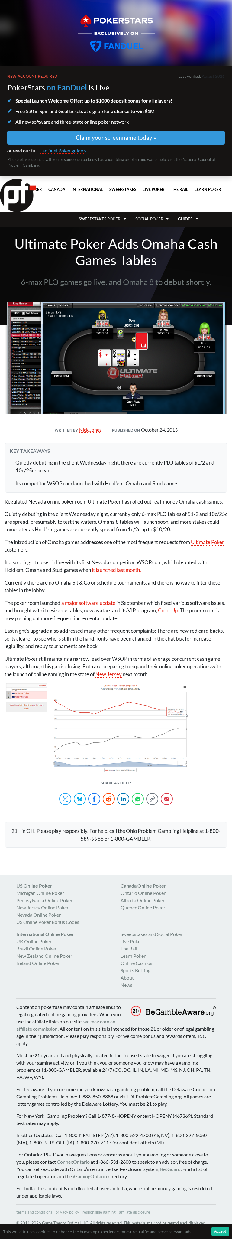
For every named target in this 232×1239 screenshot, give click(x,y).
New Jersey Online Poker (42, 907)
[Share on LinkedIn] (123, 799)
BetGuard (170, 1169)
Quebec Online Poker (143, 907)
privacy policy (67, 1212)
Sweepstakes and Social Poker (151, 934)
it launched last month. (116, 570)
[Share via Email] (167, 799)
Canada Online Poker (143, 885)
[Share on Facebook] (94, 799)
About (127, 977)
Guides (185, 219)
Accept (220, 1231)
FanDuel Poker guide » (63, 150)
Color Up (168, 610)
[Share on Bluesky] (80, 799)
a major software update (88, 603)
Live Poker (154, 189)
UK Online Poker (34, 941)
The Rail (179, 189)
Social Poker (149, 219)
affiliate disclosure (134, 1212)
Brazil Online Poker (36, 948)
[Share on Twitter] (65, 799)
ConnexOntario (73, 1162)
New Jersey (108, 674)
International (87, 189)
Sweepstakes (122, 189)
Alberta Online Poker (143, 900)
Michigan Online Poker (40, 893)
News (126, 985)
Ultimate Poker (207, 542)
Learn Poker (208, 189)
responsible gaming (99, 1212)
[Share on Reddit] (109, 799)
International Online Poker (45, 934)
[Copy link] (152, 799)
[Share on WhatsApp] (138, 799)
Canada (56, 189)
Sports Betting (135, 970)
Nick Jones (90, 429)
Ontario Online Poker (143, 893)
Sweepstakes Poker (99, 219)
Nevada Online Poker (38, 915)
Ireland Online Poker (38, 963)
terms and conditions (34, 1212)
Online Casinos (136, 963)
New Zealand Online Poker (44, 956)
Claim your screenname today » (116, 137)
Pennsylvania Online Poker (44, 900)
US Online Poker (34, 885)
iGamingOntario (90, 1176)
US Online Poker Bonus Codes (47, 922)
